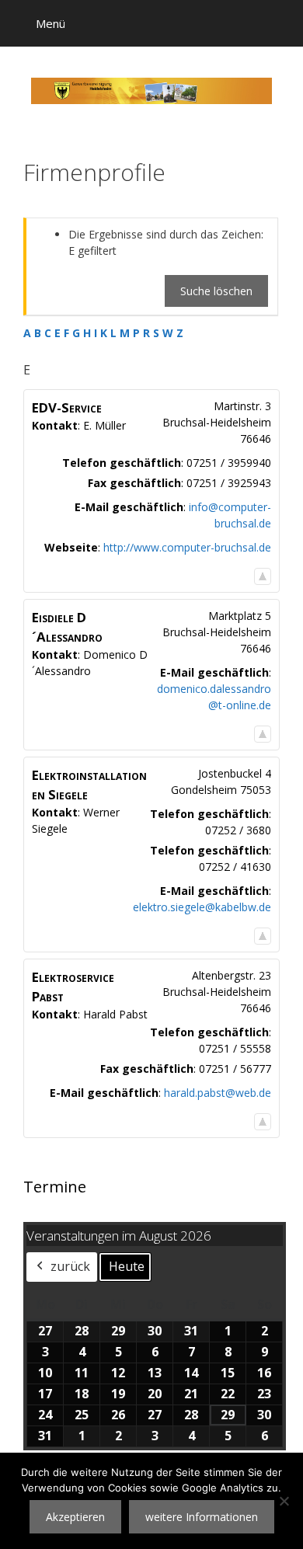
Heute (127, 1266)
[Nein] (283, 1501)
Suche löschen (216, 291)
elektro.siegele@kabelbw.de (202, 907)
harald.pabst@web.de (217, 1092)
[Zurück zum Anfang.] (262, 576)
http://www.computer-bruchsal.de (187, 547)
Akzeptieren (75, 1516)
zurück (70, 1266)
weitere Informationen (201, 1516)
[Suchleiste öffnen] (280, 23)
